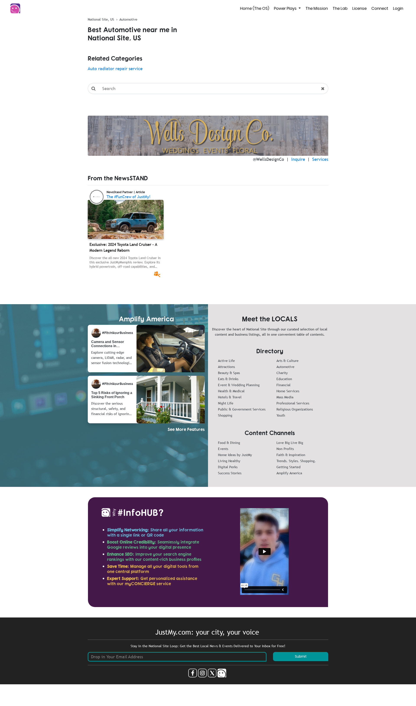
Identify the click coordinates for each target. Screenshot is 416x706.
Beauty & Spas (229, 372)
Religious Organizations (294, 409)
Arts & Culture (287, 360)
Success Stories (229, 473)
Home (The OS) (254, 8)
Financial (283, 385)
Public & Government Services (241, 409)
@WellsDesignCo (268, 159)
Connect (379, 8)
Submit (301, 656)
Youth (280, 415)
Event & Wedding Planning (239, 385)
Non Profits (285, 448)
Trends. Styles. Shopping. (296, 460)
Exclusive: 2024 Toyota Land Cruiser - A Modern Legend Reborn (123, 247)
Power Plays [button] (285, 8)
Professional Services (292, 403)
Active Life (226, 360)
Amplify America (289, 473)
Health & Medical (231, 391)
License (359, 8)
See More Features (186, 429)
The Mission (317, 8)
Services (320, 159)
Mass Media (284, 397)
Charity (282, 372)
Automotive (285, 366)
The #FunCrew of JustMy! (129, 196)
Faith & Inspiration (290, 454)
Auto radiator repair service (115, 68)
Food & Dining (229, 442)
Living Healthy (229, 460)
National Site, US (101, 19)
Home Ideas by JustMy (235, 454)
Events (223, 448)
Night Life (225, 403)
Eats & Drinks (228, 378)
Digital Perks (227, 467)
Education (284, 378)
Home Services (287, 391)
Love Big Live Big (289, 442)
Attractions (226, 366)
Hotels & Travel (230, 397)
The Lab (340, 8)
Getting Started (288, 467)
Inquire (298, 159)
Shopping (225, 415)
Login (398, 8)
